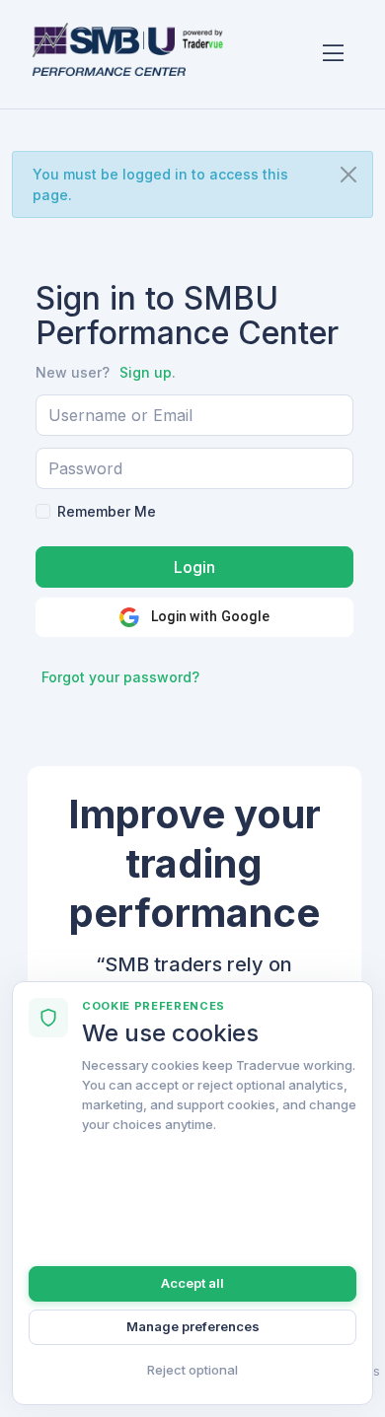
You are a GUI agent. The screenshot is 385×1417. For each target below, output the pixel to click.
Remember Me (106, 511)
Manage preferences (193, 1326)
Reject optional (192, 1370)
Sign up (145, 372)
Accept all (192, 1283)
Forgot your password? (120, 677)
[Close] (348, 174)
